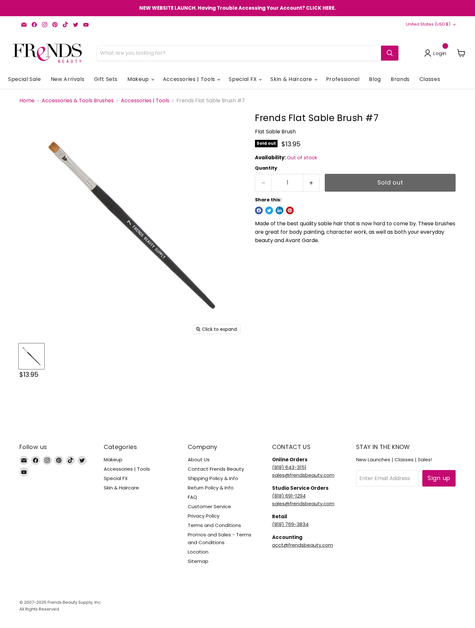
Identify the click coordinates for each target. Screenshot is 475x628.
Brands (400, 79)
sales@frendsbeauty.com (303, 475)
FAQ (192, 497)
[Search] (389, 53)
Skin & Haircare (291, 79)
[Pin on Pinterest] (290, 210)
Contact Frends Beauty (216, 468)
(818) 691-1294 (289, 495)
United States (428, 24)
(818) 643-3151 (289, 467)
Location (198, 551)
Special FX (243, 79)
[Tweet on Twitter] (269, 210)
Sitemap (198, 561)
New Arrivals (68, 79)
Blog (375, 79)
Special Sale (24, 79)
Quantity (266, 168)
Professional (343, 79)
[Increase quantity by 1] (311, 183)
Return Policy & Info (211, 487)
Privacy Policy (203, 515)
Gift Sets (106, 79)
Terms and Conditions (214, 525)
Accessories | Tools (190, 79)
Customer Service (209, 506)
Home (27, 101)
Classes (429, 79)
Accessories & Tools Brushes (78, 101)
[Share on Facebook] (259, 210)
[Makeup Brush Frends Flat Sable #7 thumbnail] (31, 356)
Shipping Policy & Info (213, 478)
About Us (199, 459)
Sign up (439, 478)
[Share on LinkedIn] (279, 210)
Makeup (138, 79)
